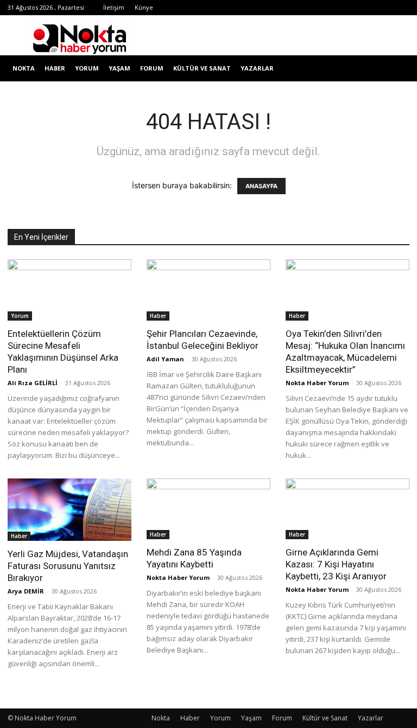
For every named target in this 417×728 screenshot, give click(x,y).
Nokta (23, 68)
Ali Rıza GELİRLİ (33, 383)
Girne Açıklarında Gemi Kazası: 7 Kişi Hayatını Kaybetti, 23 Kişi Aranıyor (336, 564)
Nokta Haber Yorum (317, 383)
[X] (329, 7)
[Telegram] (312, 7)
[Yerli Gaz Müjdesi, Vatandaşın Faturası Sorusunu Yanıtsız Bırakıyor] (69, 509)
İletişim (113, 7)
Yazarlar (257, 68)
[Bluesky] (383, 7)
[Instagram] (294, 7)
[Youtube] (365, 7)
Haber (55, 68)
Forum (151, 68)
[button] (396, 68)
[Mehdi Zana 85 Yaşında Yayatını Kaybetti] (208, 509)
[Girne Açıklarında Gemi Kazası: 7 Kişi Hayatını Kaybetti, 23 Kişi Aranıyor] (347, 509)
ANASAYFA (261, 186)
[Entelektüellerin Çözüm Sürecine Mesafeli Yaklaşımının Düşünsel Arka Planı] (69, 290)
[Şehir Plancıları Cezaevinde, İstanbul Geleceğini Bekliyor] (208, 290)
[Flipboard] (276, 7)
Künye (144, 7)
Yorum (87, 68)
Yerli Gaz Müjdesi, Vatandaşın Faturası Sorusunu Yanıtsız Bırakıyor (68, 565)
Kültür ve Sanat (202, 68)
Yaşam (119, 68)
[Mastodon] (401, 7)
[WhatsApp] (347, 7)
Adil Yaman (165, 359)
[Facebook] (258, 7)
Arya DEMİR (26, 591)
